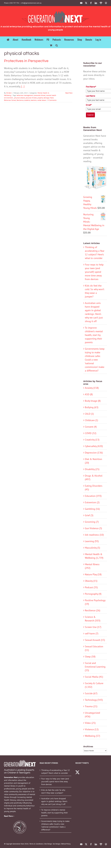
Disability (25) (92, 469)
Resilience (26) (92, 610)
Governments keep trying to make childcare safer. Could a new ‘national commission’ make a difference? (95, 359)
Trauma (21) (91, 706)
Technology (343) (94, 699)
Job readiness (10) (94, 534)
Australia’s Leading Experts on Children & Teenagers (19, 771)
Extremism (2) (92, 502)
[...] (22, 86)
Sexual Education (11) (94, 648)
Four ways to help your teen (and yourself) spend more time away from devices (94, 272)
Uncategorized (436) (92, 714)
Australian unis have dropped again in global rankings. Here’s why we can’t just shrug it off (54, 801)
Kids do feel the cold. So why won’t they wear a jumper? (53, 791)
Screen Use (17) (93, 627)
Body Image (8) (93, 400)
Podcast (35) (91, 587)
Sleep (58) (90, 656)
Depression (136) (94, 452)
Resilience (20, 100)
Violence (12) (92, 729)
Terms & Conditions (36, 844)
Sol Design (56, 844)
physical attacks (19, 98)
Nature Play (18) (93, 574)
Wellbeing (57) (92, 735)
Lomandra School (39, 95)
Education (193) (93, 495)
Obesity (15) (91, 580)
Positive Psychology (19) (95, 602)
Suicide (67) (91, 693)
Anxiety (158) (92, 387)
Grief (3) (89, 515)
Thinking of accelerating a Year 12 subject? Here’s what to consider (55, 771)
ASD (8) (89, 394)
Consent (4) (91, 426)
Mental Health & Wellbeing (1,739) (94, 556)
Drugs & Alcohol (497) (93, 477)
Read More (68, 93)
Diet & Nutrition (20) (93, 461)
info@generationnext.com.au (31, 3)
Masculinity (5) (92, 547)
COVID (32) (90, 433)
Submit (90, 115)
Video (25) (90, 722)
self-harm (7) (91, 633)
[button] (57, 45)
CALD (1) (89, 413)
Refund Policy (66, 844)
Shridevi (9, 93)
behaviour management (25, 95)
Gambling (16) (92, 508)
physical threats (31, 98)
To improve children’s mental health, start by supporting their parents (94, 335)
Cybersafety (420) (94, 446)
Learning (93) (92, 541)
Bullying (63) (91, 407)
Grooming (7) (92, 521)
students (27, 100)
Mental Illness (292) (92, 566)
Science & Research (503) (92, 618)
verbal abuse (41, 100)
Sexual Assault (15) (95, 639)
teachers (34, 100)
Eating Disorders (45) (93, 487)
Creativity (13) (92, 439)
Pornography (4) (93, 593)
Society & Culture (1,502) (94, 685)
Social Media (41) (94, 676)
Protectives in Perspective (26, 61)
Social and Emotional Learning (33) (95, 666)
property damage (43, 98)
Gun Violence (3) (93, 528)
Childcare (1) (91, 420)
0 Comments (52, 100)
